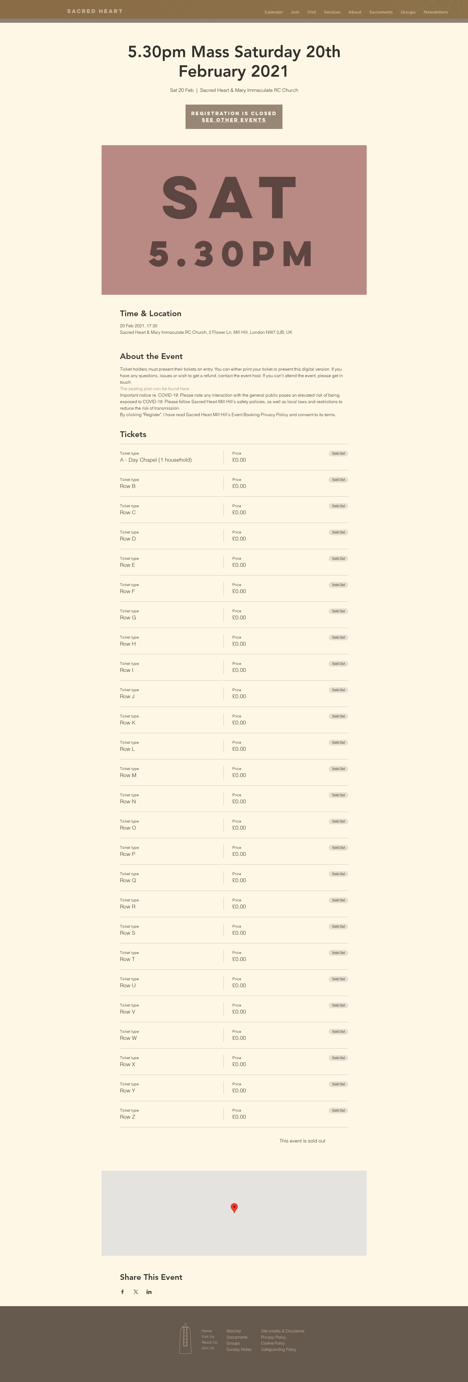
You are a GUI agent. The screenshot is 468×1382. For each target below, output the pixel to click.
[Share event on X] (135, 1292)
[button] (295, 12)
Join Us (208, 1347)
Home (207, 1330)
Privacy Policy (273, 1337)
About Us (209, 1342)
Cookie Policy (273, 1343)
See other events (234, 120)
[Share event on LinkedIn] (149, 1292)
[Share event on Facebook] (122, 1292)
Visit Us (208, 1336)
